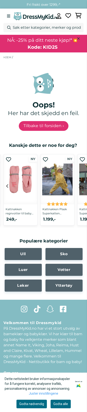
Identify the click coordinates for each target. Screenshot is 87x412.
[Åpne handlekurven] (78, 16)
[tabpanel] (20, 192)
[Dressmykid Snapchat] (50, 309)
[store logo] (36, 16)
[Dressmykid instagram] (24, 309)
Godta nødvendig (31, 404)
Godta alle (60, 404)
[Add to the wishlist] (8, 159)
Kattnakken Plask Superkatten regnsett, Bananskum (54, 211)
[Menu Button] (8, 16)
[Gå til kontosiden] (59, 16)
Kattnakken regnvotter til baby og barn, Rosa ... (19, 211)
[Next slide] (79, 186)
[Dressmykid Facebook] (63, 309)
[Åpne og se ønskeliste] (68, 16)
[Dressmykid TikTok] (37, 309)
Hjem (7, 57)
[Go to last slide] (7, 186)
